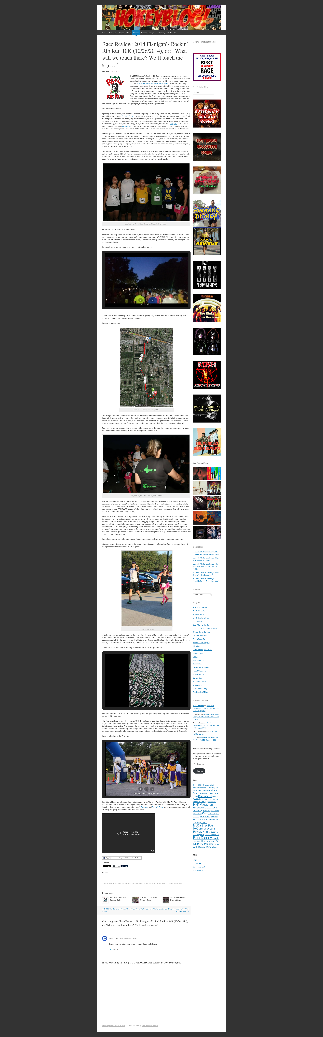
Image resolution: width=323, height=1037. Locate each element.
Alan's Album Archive (201, 611)
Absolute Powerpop (200, 607)
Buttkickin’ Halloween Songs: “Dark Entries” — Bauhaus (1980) (206, 573)
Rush (215, 838)
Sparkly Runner (198, 674)
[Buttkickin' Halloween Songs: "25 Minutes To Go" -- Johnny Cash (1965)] (200, 474)
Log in (195, 860)
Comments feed (199, 867)
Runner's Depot (167, 883)
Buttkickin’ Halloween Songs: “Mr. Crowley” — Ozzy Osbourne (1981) (206, 553)
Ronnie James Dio (212, 834)
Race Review (122, 883)
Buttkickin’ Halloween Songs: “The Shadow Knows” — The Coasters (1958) (205, 566)
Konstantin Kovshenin (150, 1025)
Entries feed (197, 863)
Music (128, 33)
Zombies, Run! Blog (200, 692)
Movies (121, 33)
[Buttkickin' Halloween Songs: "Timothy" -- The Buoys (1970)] (214, 533)
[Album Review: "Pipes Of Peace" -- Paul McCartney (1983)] (200, 488)
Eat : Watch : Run (199, 639)
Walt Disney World (202, 846)
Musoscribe (197, 664)
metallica (214, 816)
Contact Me (171, 33)
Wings (215, 847)
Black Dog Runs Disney (201, 618)
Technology (161, 33)
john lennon (214, 810)
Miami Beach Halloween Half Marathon (206, 819)
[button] (140, 300)
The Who (216, 844)
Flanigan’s (173, 123)
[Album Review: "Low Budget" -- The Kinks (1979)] (200, 503)
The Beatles (207, 841)
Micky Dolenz (197, 823)
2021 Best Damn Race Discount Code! (148, 898)
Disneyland (205, 796)
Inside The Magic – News (202, 649)
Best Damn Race (205, 790)
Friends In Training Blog (201, 642)
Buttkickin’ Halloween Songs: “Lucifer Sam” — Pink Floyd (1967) (206, 708)
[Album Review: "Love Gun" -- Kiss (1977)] (214, 488)
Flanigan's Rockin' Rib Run (152, 883)
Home (104, 33)
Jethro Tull (206, 811)
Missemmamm (198, 660)
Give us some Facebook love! (204, 41)
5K (194, 785)
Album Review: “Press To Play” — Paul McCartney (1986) (205, 738)
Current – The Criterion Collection (205, 628)
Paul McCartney (200, 823)
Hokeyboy (106, 71)
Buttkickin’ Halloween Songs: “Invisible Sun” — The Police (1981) (206, 579)
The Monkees (206, 843)
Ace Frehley (211, 787)
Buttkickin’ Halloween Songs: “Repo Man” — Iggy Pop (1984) (206, 559)
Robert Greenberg (199, 671)
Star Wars (196, 841)
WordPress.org (198, 870)
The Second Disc (199, 681)
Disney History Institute (201, 632)
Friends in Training (199, 801)
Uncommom (197, 685)
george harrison (211, 802)
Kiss (204, 813)
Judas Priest (197, 814)
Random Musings (147, 33)
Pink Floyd (206, 832)
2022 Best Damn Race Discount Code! (118, 898)
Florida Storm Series (211, 799)
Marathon (205, 816)
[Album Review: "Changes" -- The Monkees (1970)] (214, 474)
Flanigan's (138, 883)
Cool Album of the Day (201, 625)
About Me (112, 33)
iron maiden (208, 808)
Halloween (198, 807)
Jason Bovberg (198, 653)
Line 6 (195, 656)
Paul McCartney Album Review (204, 828)
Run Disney (202, 837)
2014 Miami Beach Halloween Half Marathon (153, 83)
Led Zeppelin (212, 814)
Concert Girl (197, 621)
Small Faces (178, 883)
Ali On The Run (198, 614)
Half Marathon (203, 804)
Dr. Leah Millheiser (200, 635)
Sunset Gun (197, 678)
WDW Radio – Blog (200, 688)
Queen (213, 832)
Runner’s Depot (127, 116)
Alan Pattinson (198, 705)
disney (210, 793)
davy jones (204, 793)
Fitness (136, 33)
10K (133, 883)
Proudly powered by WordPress (113, 1025)
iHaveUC (196, 646)
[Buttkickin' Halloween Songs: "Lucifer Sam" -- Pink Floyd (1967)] (214, 518)
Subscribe (199, 771)
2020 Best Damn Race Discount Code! (178, 898)
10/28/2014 (114, 71)
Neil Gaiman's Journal (201, 667)
